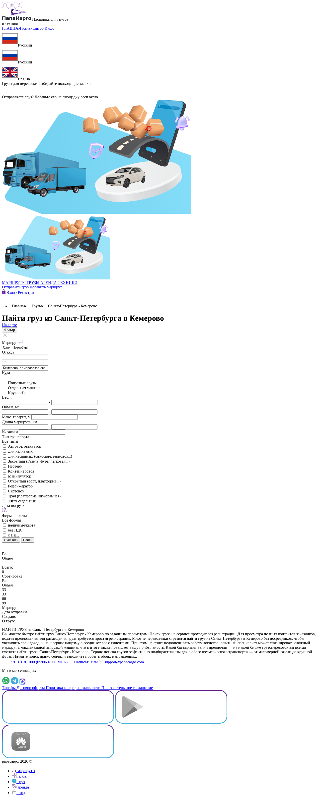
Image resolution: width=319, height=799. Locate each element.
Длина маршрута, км (19, 422)
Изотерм (15, 466)
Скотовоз (16, 491)
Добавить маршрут (46, 287)
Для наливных (20, 451)
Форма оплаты (14, 516)
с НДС (13, 535)
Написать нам (86, 662)
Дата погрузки (14, 505)
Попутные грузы (22, 383)
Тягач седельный (22, 501)
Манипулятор (19, 476)
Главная (18, 306)
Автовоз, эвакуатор (24, 446)
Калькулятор (33, 28)
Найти (27, 540)
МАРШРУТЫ (14, 282)
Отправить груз (16, 287)
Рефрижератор (20, 486)
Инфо (49, 28)
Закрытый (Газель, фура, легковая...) (39, 461)
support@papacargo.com (123, 662)
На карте (9, 325)
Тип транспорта (15, 437)
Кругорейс (17, 393)
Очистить (11, 540)
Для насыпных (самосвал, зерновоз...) (40, 456)
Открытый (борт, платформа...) (34, 481)
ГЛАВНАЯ (12, 28)
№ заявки (10, 432)
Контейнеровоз (21, 471)
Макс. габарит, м (16, 417)
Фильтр (9, 330)
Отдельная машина (24, 388)
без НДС (15, 530)
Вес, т (7, 397)
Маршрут (10, 342)
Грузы (37, 306)
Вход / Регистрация (22, 292)
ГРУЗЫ (33, 282)
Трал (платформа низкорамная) (34, 496)
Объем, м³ (10, 407)
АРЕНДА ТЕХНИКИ (59, 282)
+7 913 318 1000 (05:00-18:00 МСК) (38, 662)
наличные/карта (21, 525)
